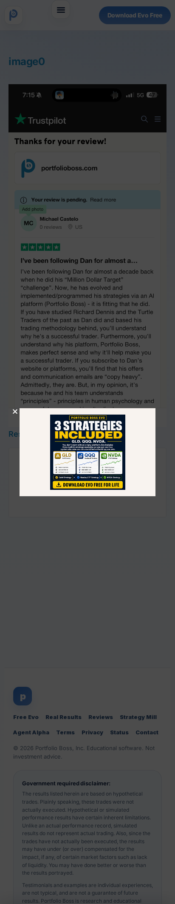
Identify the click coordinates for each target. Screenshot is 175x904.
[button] (15, 411)
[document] (87, 452)
